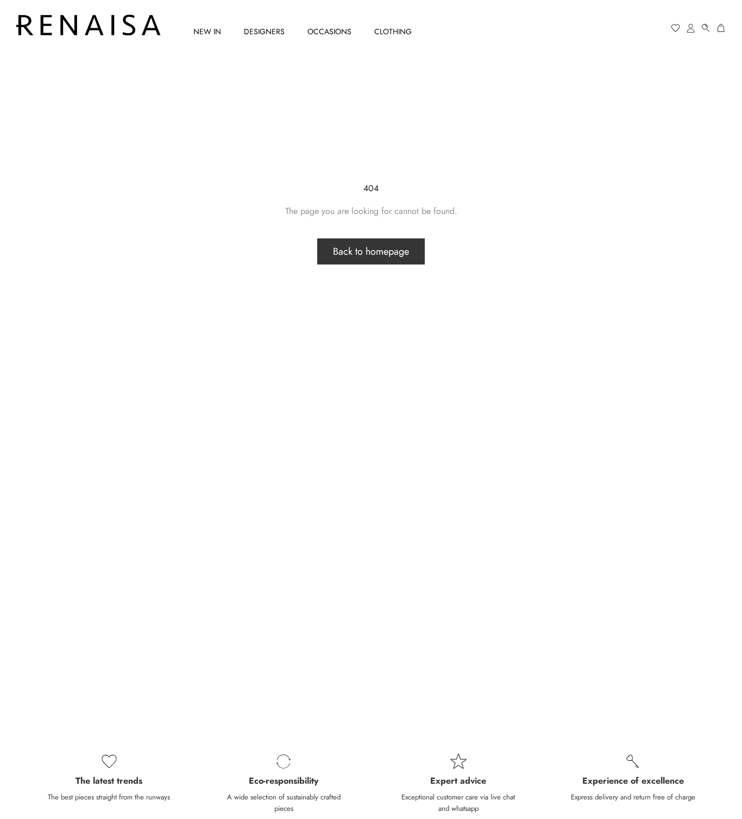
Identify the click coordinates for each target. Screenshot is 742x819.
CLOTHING (393, 31)
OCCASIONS (329, 31)
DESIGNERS (264, 31)
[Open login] (691, 28)
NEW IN (207, 31)
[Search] (706, 28)
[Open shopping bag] (721, 28)
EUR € (634, 28)
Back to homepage (371, 251)
